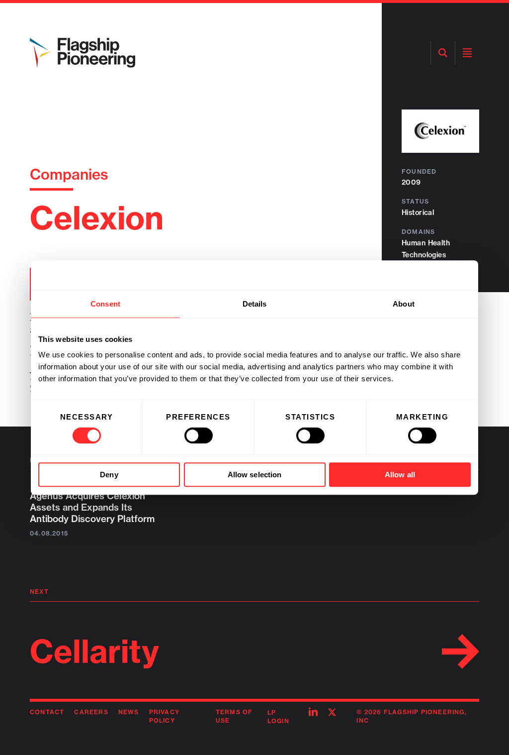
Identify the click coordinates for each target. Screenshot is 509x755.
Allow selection (255, 474)
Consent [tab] (105, 304)
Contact (47, 712)
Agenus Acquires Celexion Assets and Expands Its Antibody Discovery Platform (92, 507)
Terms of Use (234, 716)
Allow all (400, 474)
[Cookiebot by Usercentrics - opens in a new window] (427, 275)
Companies (69, 174)
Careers (91, 712)
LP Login (278, 717)
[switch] (198, 435)
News (128, 712)
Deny (109, 474)
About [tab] (404, 304)
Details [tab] (255, 304)
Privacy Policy (164, 716)
